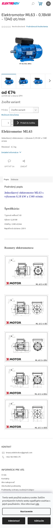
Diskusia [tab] (14, 179)
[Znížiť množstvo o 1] (11, 124)
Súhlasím (39, 520)
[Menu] (48, 4)
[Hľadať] (33, 4)
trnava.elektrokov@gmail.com (19, 452)
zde (37, 504)
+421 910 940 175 (13, 456)
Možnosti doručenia (10, 115)
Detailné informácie (9, 152)
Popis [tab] (6, 179)
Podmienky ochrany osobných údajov (17, 489)
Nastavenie (26, 511)
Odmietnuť (14, 520)
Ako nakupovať (8, 482)
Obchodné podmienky (11, 486)
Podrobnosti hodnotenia (37, 26)
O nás (3, 474)
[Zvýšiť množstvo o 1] (11, 121)
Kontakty (5, 478)
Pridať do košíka (27, 123)
